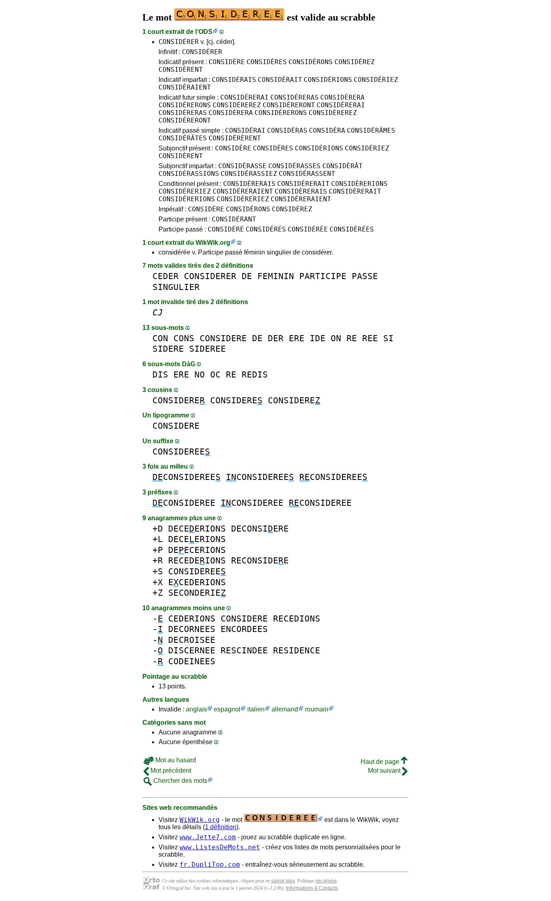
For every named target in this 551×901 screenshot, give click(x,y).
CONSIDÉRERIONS (359, 184)
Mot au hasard (175, 760)
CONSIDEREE (181, 451)
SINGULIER (176, 287)
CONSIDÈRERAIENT (301, 199)
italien (256, 709)
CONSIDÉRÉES (352, 229)
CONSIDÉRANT (234, 219)
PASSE (365, 276)
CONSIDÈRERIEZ (243, 199)
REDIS (255, 374)
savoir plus (283, 881)
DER (276, 338)
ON (336, 338)
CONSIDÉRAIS (234, 79)
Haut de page (381, 761)
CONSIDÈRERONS (281, 113)
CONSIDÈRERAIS (301, 191)
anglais (196, 709)
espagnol (227, 709)
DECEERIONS (197, 528)
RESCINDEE (244, 650)
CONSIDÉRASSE (242, 166)
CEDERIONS (191, 618)
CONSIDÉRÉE (308, 229)
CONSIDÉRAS (287, 130)
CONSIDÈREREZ (333, 113)
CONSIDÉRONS (310, 62)
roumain (316, 709)
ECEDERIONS (197, 582)
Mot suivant (385, 770)
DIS (160, 374)
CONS (183, 338)
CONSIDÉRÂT (342, 166)
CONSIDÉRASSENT (307, 173)
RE (351, 338)
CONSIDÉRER (179, 42)
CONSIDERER (210, 276)
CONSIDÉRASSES (294, 166)
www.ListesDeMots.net (219, 847)
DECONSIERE (260, 528)
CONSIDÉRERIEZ (185, 191)
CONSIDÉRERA (342, 97)
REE (370, 338)
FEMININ (275, 276)
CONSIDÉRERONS (185, 105)
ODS (205, 31)
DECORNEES (191, 629)
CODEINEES (191, 661)
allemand (284, 709)
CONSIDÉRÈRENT (235, 138)
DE (247, 276)
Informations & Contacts (312, 888)
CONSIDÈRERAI (341, 105)
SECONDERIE (197, 593)
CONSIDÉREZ (354, 62)
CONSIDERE (223, 338)
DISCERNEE (191, 650)
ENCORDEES (244, 629)
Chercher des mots (179, 780)
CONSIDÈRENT (181, 69)
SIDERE (168, 349)
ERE (297, 338)
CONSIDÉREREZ (237, 105)
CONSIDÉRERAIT (303, 184)
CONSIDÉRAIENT (185, 87)
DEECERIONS (197, 550)
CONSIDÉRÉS (266, 229)
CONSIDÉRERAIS (249, 184)
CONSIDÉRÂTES (183, 138)
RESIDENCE (296, 650)
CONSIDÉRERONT (289, 105)
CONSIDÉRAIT (280, 79)
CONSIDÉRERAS (294, 97)
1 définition (220, 827)
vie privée (326, 881)
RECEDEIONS (197, 560)
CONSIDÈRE (227, 62)
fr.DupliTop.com (209, 864)
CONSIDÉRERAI (244, 97)
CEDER (165, 276)
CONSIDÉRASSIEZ (249, 173)
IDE (318, 338)
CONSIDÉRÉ (226, 229)
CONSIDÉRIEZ (376, 79)
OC (215, 374)
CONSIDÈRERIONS (187, 199)
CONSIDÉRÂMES (371, 130)
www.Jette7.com (207, 837)
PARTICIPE (322, 276)
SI (388, 338)
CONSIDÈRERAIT (355, 191)
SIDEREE (207, 349)
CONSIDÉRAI (245, 130)
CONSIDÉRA (327, 130)
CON (160, 338)
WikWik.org (213, 242)
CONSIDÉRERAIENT (243, 191)
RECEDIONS (296, 618)
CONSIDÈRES (266, 62)
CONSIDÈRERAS (183, 113)
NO (199, 374)
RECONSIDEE (260, 560)
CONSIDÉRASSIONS (189, 173)
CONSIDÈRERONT (185, 120)
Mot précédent (170, 770)
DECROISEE (191, 640)
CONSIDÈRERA (231, 113)
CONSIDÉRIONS (328, 79)
